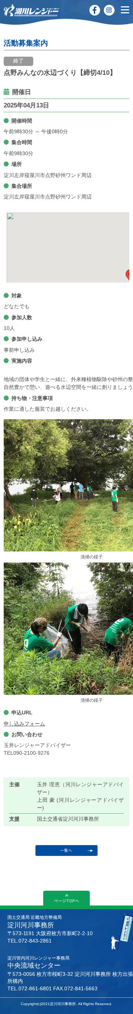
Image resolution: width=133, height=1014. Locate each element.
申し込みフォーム (24, 724)
